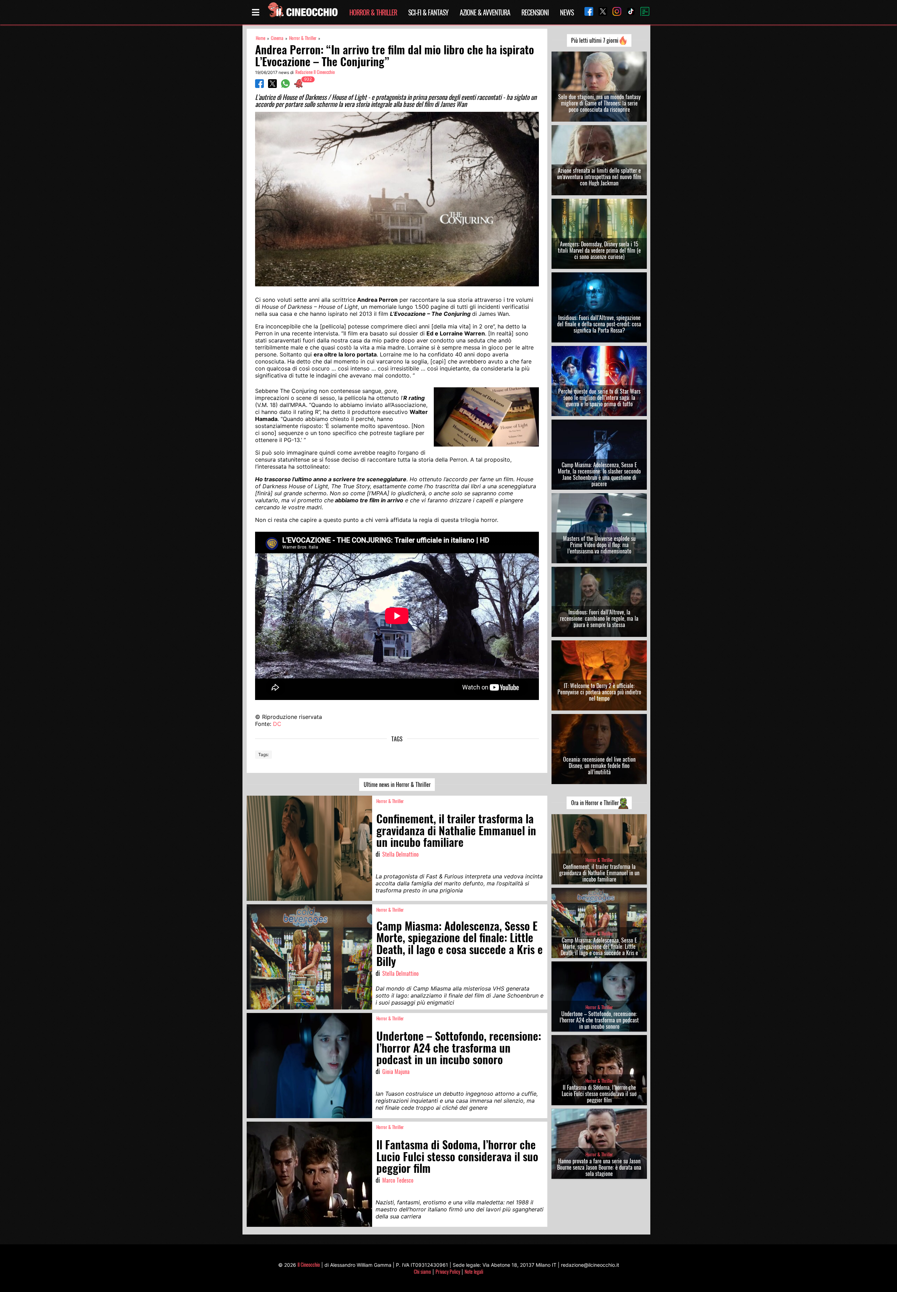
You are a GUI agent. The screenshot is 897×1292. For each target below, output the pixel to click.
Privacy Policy (448, 1271)
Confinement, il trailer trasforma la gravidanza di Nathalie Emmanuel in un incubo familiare (599, 872)
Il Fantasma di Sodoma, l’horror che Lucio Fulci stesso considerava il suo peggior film (599, 1093)
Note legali (474, 1271)
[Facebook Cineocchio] (586, 12)
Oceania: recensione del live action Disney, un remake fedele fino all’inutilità (599, 765)
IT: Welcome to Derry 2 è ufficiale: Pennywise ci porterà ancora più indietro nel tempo (599, 691)
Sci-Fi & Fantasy (428, 12)
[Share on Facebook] (259, 85)
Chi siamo (422, 1271)
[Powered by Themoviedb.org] (642, 12)
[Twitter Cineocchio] (600, 12)
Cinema (277, 38)
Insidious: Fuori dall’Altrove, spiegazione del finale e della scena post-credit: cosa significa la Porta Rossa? (599, 323)
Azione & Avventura (485, 12)
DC (277, 723)
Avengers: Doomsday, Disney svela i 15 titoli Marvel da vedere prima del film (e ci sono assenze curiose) (599, 250)
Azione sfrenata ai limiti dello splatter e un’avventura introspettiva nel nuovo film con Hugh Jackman (599, 176)
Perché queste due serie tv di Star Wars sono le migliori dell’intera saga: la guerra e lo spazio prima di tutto (599, 397)
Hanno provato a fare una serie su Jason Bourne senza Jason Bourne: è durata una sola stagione (599, 1167)
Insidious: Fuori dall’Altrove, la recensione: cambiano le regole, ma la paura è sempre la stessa (599, 618)
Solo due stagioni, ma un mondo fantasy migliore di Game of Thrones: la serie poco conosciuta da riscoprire (599, 103)
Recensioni (535, 12)
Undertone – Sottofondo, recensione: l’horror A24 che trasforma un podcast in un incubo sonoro (599, 1020)
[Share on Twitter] (272, 85)
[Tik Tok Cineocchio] (628, 12)
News (567, 12)
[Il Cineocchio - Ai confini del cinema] (302, 12)
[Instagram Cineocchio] (614, 12)
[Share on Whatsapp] (285, 85)
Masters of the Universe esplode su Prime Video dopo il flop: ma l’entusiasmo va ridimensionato (599, 544)
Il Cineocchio (308, 1264)
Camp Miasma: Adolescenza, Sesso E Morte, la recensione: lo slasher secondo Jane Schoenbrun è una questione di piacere (599, 474)
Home (260, 38)
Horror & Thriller (373, 12)
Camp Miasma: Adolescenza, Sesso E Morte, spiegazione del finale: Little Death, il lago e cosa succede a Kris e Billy (599, 949)
